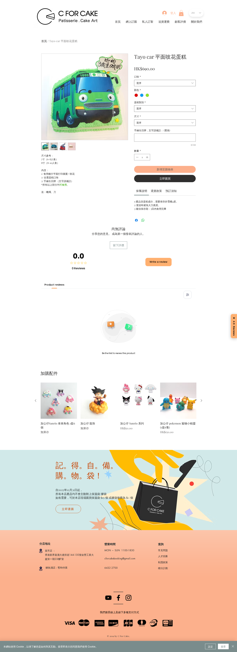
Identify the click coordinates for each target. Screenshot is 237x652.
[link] (141, 191)
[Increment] (147, 157)
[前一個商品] (35, 400)
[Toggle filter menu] (188, 295)
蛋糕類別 (140, 102)
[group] (118, 410)
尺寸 (137, 116)
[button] (181, 13)
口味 (137, 76)
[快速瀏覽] (59, 401)
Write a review (158, 262)
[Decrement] (137, 157)
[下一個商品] (201, 400)
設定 (210, 646)
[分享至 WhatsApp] (143, 220)
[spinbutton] (142, 157)
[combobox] (165, 83)
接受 (223, 646)
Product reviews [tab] (54, 284)
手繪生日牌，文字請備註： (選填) (152, 130)
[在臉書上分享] (136, 220)
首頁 (44, 41)
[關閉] (233, 646)
